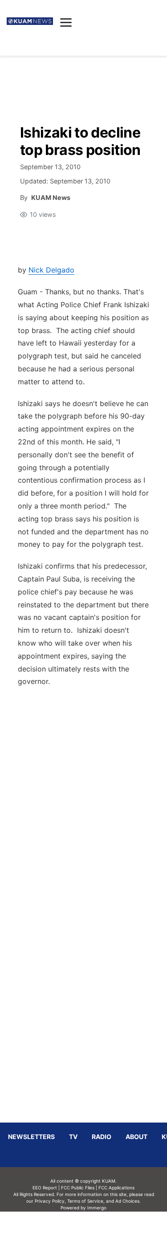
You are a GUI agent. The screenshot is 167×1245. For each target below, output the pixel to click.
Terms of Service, (86, 1201)
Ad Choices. (128, 1201)
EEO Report (45, 1187)
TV (73, 1136)
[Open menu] (66, 22)
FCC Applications (116, 1187)
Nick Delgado (51, 269)
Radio (101, 1136)
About (136, 1136)
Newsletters (31, 1136)
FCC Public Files (77, 1187)
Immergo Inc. (97, 1228)
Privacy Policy (50, 1201)
